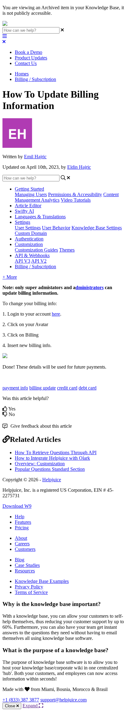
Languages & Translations (40, 216)
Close (10, 706)
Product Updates (31, 57)
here (56, 314)
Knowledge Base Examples (42, 581)
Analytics (50, 200)
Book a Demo (28, 52)
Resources (25, 570)
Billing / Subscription (35, 79)
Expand (31, 705)
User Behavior (56, 227)
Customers (25, 549)
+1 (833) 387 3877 (20, 699)
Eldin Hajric (79, 167)
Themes (67, 249)
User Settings (28, 227)
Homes (22, 73)
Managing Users (31, 194)
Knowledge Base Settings (97, 227)
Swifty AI (24, 211)
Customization (29, 244)
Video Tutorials (76, 200)
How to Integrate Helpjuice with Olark (52, 458)
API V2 (39, 261)
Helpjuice (51, 479)
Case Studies (27, 565)
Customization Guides (36, 249)
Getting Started (29, 189)
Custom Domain (31, 233)
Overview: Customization (40, 463)
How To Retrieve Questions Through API (55, 452)
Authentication (29, 238)
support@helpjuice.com (63, 699)
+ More (9, 277)
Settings (22, 222)
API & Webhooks (32, 255)
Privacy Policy (29, 586)
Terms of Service (31, 592)
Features (23, 522)
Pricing (22, 527)
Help (19, 516)
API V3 (22, 261)
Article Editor (28, 205)
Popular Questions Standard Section (50, 469)
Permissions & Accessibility (75, 194)
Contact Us (26, 63)
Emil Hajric (35, 156)
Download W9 (16, 506)
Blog (19, 559)
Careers (22, 543)
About (21, 538)
